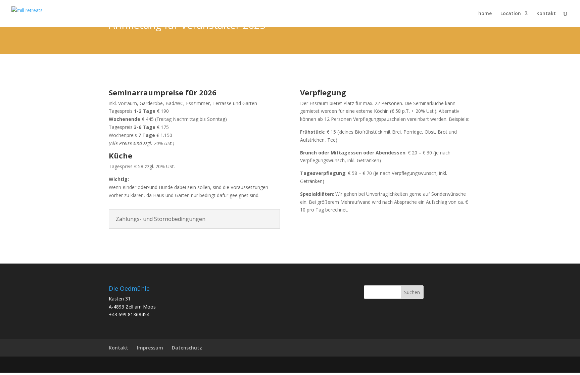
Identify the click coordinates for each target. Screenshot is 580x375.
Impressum (150, 347)
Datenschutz (187, 347)
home (485, 13)
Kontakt (546, 13)
